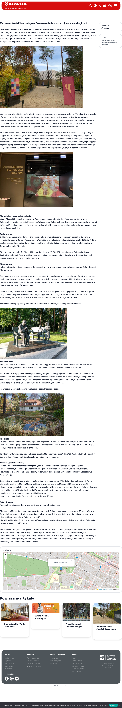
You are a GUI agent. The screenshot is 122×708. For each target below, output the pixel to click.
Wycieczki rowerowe (33, 663)
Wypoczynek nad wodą (34, 666)
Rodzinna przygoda (33, 658)
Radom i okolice (77, 660)
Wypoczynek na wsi (10, 663)
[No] (120, 705)
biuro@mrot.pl (109, 667)
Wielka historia (9, 666)
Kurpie (74, 658)
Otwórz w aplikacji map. (60, 562)
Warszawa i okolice (78, 666)
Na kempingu (54, 663)
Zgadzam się (114, 705)
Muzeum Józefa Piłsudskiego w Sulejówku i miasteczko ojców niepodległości (43, 23)
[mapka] (105, 5)
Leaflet (100, 589)
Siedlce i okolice (77, 663)
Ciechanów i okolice (78, 668)
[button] (95, 5)
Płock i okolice (76, 671)
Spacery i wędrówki (33, 660)
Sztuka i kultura (9, 658)
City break (8, 660)
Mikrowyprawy (54, 658)
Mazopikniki (8, 668)
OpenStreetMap (108, 589)
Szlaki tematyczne (55, 660)
